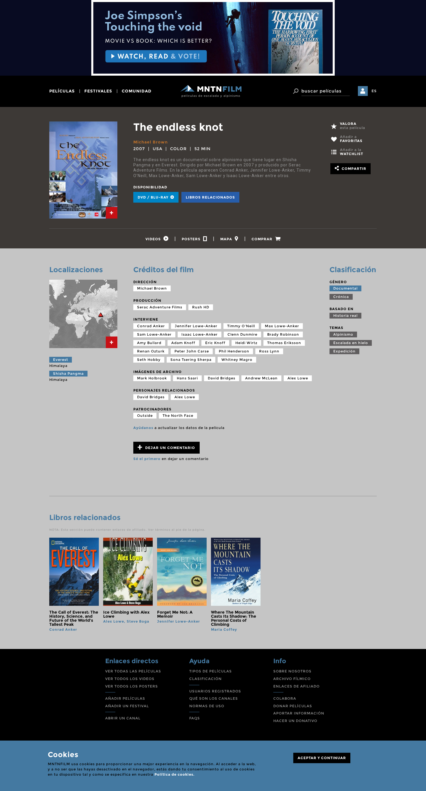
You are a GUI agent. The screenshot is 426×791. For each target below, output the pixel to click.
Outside (145, 415)
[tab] (111, 213)
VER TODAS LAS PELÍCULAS (133, 671)
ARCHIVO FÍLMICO (292, 679)
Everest (60, 359)
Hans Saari (187, 378)
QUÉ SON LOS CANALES (213, 698)
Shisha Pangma (68, 373)
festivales (98, 91)
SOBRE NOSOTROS (292, 671)
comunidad (137, 91)
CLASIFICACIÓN (205, 679)
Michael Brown (150, 142)
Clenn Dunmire (242, 334)
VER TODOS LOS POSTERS (131, 686)
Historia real (345, 315)
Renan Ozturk (151, 351)
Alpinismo (343, 334)
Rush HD (200, 307)
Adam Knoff (183, 343)
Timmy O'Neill (241, 326)
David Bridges (221, 378)
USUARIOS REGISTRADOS (215, 691)
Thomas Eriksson (284, 343)
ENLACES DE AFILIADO (296, 686)
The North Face (178, 415)
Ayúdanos (143, 427)
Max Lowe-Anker (282, 326)
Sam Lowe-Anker (154, 334)
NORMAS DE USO (206, 706)
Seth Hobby (149, 359)
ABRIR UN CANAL (123, 718)
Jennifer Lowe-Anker (196, 326)
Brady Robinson (283, 334)
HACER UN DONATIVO (295, 721)
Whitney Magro (236, 359)
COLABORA (284, 698)
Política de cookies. (174, 774)
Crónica (341, 296)
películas (62, 91)
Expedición (344, 351)
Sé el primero (147, 459)
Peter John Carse (191, 351)
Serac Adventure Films (159, 307)
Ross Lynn (269, 351)
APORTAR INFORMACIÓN (298, 713)
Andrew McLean (261, 378)
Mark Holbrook (152, 378)
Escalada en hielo (350, 343)
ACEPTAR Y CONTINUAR (322, 758)
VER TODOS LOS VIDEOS (129, 679)
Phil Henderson (234, 351)
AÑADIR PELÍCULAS (125, 698)
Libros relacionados (210, 197)
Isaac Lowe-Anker (199, 334)
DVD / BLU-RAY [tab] (154, 197)
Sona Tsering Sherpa (191, 359)
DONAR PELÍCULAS (292, 706)
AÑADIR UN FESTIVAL (127, 706)
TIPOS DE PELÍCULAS (210, 671)
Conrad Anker (151, 326)
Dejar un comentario (169, 447)
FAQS (194, 718)
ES (374, 91)
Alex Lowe (297, 378)
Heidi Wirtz (246, 343)
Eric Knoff (215, 343)
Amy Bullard (149, 343)
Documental (345, 288)
